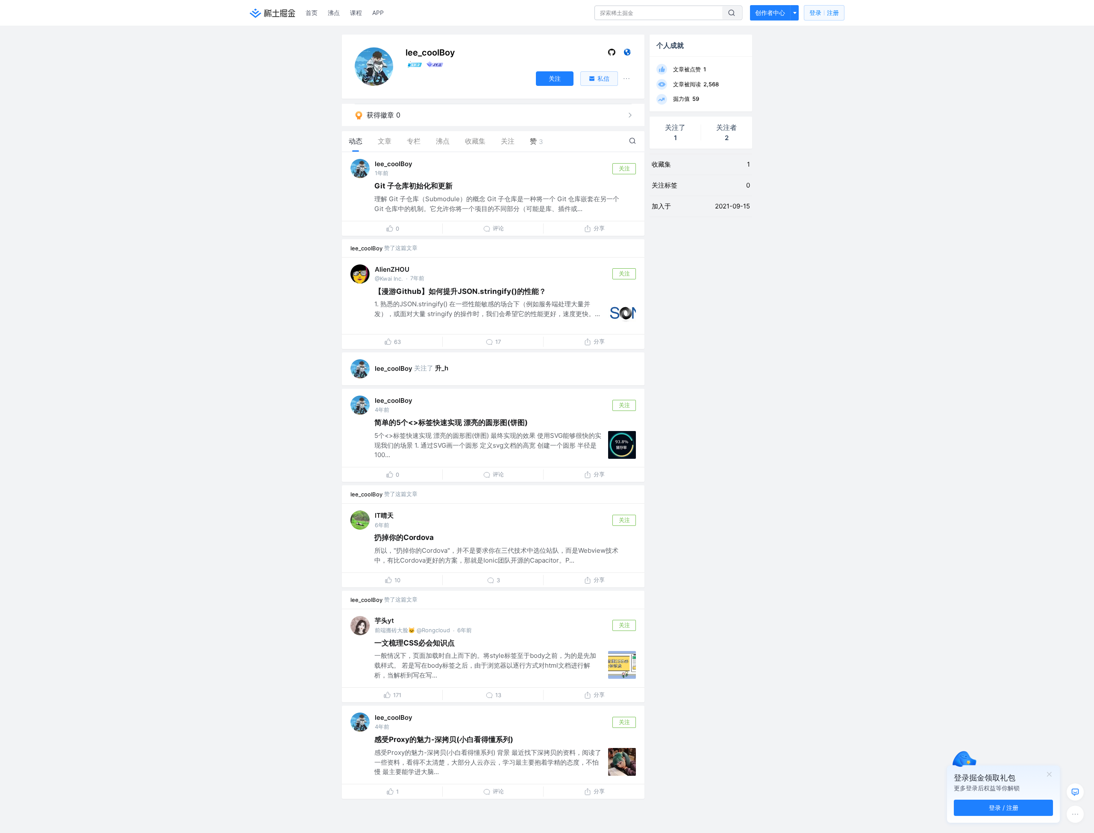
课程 (356, 12)
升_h (441, 368)
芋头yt (384, 620)
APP (378, 12)
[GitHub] (611, 54)
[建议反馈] (1075, 792)
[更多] (1075, 814)
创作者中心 (770, 12)
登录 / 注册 (1003, 807)
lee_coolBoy (393, 164)
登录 (824, 12)
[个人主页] (627, 54)
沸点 (334, 12)
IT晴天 (384, 515)
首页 (312, 12)
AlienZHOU (392, 269)
